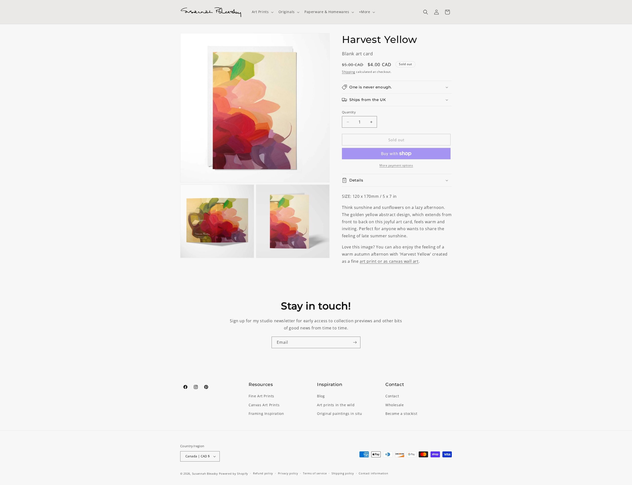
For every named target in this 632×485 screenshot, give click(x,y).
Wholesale (394, 405)
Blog (321, 396)
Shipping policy (343, 473)
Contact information (373, 473)
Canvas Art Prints (264, 405)
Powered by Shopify (233, 473)
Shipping (348, 72)
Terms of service (315, 473)
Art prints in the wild (336, 405)
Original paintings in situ (339, 413)
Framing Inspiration (266, 413)
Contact (392, 396)
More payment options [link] (396, 165)
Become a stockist (401, 413)
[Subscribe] (354, 342)
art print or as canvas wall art (389, 261)
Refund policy (263, 473)
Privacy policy (288, 473)
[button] (262, 12)
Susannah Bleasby (205, 473)
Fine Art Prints (261, 396)
